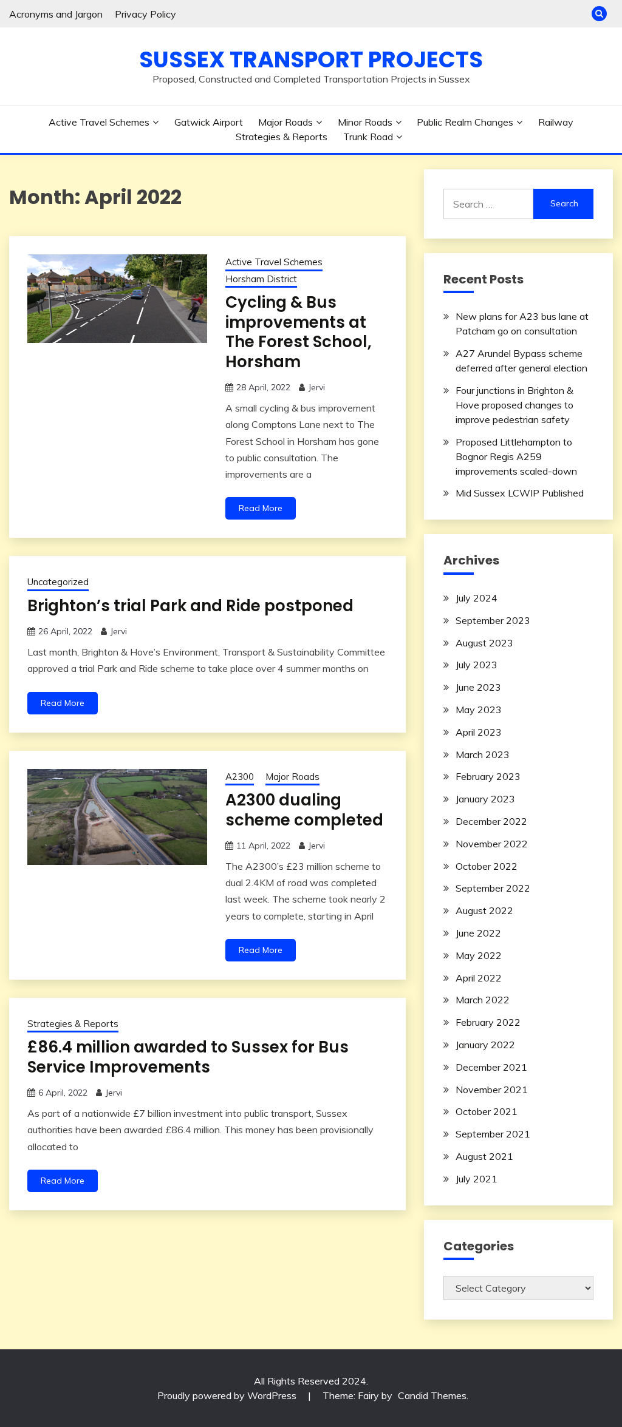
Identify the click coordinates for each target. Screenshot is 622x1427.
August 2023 (484, 643)
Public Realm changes (465, 122)
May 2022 (479, 955)
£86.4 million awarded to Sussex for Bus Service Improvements (188, 1057)
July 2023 (476, 665)
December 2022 (491, 821)
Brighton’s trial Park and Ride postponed (190, 606)
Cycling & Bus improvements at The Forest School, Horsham (298, 332)
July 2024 (476, 598)
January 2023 (485, 799)
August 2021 (484, 1156)
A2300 (239, 776)
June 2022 (478, 933)
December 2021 (491, 1067)
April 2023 (479, 732)
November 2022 (492, 844)
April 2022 (479, 978)
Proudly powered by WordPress (228, 1395)
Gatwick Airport (208, 122)
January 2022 (485, 1045)
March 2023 (483, 754)
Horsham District (261, 279)
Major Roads (285, 122)
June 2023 (478, 687)
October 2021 (487, 1111)
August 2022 (484, 910)
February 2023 (488, 776)
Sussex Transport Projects (311, 59)
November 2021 (492, 1089)
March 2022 (483, 1000)
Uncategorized (58, 582)
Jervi (316, 387)
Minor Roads (365, 122)
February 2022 (488, 1022)
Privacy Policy (145, 14)
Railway (555, 122)
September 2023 (493, 620)
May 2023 (479, 709)
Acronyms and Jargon (56, 14)
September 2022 (493, 888)
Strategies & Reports (281, 136)
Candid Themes (432, 1395)
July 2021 (476, 1179)
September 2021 (493, 1134)
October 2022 (487, 866)
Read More (260, 508)
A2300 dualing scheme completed (304, 810)
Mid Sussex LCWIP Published (520, 493)
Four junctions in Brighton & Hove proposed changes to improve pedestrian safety (514, 404)
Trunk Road (368, 136)
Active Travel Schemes (99, 122)
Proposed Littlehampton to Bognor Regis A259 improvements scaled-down (516, 456)
